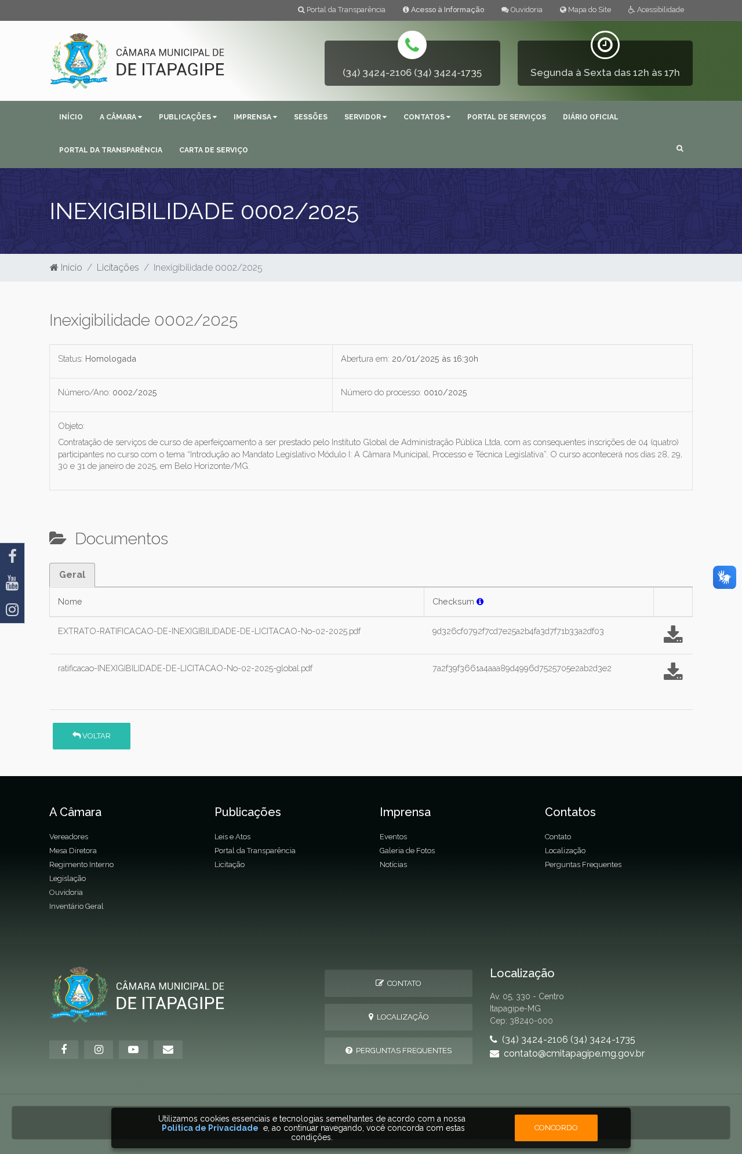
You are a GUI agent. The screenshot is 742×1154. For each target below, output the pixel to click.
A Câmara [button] (119, 117)
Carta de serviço (213, 150)
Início (71, 117)
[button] (680, 149)
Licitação (229, 864)
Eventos (393, 836)
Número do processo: (381, 392)
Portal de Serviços (506, 117)
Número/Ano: (84, 392)
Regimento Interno (81, 864)
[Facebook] (12, 556)
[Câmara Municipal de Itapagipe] (137, 59)
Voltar (96, 735)
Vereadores (68, 836)
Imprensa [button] (253, 117)
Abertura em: (365, 358)
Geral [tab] (72, 574)
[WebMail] (168, 1049)
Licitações (118, 267)
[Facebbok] (63, 1049)
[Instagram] (12, 609)
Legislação (67, 878)
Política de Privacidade (210, 1128)
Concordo (556, 1127)
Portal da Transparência (345, 9)
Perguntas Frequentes (583, 864)
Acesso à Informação (446, 9)
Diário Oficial (591, 117)
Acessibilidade (659, 9)
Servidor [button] (363, 117)
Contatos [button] (424, 117)
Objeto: (71, 426)
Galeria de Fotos (407, 850)
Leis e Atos (232, 836)
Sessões (311, 117)
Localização (565, 850)
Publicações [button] (186, 117)
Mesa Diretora (73, 850)
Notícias (393, 864)
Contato (558, 836)
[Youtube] (12, 583)
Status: (70, 358)
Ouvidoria (526, 9)
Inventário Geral (76, 906)
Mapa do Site (588, 9)
